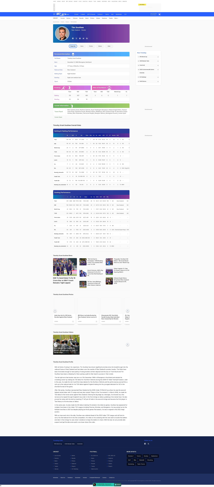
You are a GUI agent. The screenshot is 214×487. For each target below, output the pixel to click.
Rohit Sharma (143, 81)
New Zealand (75, 30)
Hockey (146, 456)
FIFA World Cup (143, 56)
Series (68, 18)
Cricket (76, 14)
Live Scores (58, 455)
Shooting (150, 460)
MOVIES (70, 1)
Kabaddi (141, 460)
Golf (112, 14)
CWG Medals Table (144, 61)
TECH (94, 1)
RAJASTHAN (114, 1)
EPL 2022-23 (111, 455)
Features (104, 18)
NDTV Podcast (91, 14)
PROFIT (63, 1)
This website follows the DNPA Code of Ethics (116, 480)
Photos (92, 18)
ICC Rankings (143, 77)
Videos (98, 18)
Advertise (55, 477)
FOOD (80, 1)
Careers (104, 477)
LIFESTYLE (85, 1)
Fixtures (75, 18)
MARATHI (125, 1)
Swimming (131, 464)
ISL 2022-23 (94, 455)
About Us (63, 477)
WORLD (59, 1)
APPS (109, 1)
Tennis (107, 14)
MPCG (120, 1)
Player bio (72, 46)
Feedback (70, 477)
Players (67, 21)
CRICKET (76, 1)
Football (83, 14)
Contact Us (111, 477)
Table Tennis (141, 464)
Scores (63, 18)
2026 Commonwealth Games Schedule (147, 71)
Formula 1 (100, 14)
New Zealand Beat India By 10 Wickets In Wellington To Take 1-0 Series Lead (66, 350)
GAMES (99, 1)
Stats (109, 46)
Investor (85, 477)
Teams (111, 18)
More (116, 18)
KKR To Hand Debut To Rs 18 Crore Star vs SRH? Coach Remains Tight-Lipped (64, 280)
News (87, 18)
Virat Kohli (142, 65)
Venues (56, 469)
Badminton (119, 14)
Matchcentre (94, 469)
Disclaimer (77, 477)
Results (81, 18)
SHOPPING (104, 1)
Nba (135, 460)
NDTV (54, 1)
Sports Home (56, 21)
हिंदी (67, 1)
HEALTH (90, 1)
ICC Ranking (75, 469)
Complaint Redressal (95, 477)
